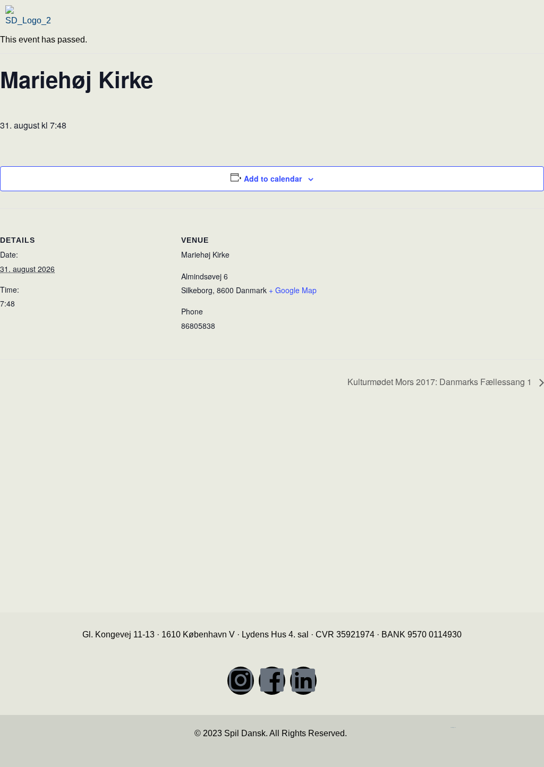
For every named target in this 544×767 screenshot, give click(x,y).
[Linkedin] (303, 681)
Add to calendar (273, 178)
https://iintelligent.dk (453, 727)
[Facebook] (272, 681)
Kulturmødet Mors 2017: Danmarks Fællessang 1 (440, 382)
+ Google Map (293, 290)
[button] (409, 23)
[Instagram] (240, 681)
